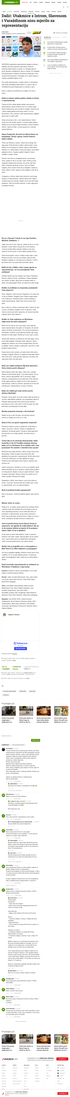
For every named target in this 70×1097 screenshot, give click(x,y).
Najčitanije (24, 11)
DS (3, 980)
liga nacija (32, 691)
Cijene (59, 2)
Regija (3, 1073)
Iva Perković (9, 748)
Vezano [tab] (64, 37)
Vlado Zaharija (10, 988)
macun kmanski (10, 1008)
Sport (41, 2)
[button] (4, 710)
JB (8, 783)
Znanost (4, 1083)
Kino (47, 1073)
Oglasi (53, 2)
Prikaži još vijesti (55, 73)
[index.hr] (11, 2)
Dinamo (37, 11)
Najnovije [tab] (47, 37)
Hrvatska (4, 1070)
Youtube (62, 1070)
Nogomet (30, 11)
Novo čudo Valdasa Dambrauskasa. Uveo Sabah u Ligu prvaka (57, 60)
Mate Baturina (10, 794)
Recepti (37, 1070)
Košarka (53, 11)
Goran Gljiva (9, 829)
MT (3, 998)
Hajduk (43, 11)
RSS (47, 1078)
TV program (49, 1070)
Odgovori (37, 1078)
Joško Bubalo (13, 783)
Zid (31, 2)
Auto (25, 1081)
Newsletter (60, 1083)
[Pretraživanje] (67, 7)
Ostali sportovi (16, 1083)
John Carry (13, 853)
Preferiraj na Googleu (61, 32)
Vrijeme (48, 1075)
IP (8, 897)
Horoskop (26, 1089)
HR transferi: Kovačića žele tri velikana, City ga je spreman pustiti (57, 48)
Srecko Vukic (9, 889)
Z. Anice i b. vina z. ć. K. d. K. (17, 801)
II (3, 816)
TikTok (61, 1075)
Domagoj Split (10, 978)
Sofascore (14, 653)
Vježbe (36, 1075)
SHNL (48, 11)
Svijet (3, 1068)
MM (8, 840)
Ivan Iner (8, 815)
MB (3, 795)
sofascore (6, 695)
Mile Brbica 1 (13, 970)
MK (3, 1009)
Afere (3, 1089)
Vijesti (35, 2)
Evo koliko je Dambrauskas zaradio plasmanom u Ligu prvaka (57, 43)
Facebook (62, 1068)
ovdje (8, 674)
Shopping (26, 1068)
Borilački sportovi (17, 1081)
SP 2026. (9, 11)
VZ (3, 989)
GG (3, 831)
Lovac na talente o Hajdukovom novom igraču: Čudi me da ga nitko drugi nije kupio (57, 66)
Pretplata (25, 2)
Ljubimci (26, 1073)
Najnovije (16, 11)
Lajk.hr (36, 1073)
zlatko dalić (22, 691)
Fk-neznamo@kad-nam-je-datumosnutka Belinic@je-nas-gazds (21, 821)
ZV (8, 801)
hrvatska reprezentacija (9, 691)
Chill (25, 1086)
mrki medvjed (13, 840)
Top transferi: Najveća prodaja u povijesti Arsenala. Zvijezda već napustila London (57, 54)
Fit (24, 1083)
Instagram (62, 1073)
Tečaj (47, 1068)
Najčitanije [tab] (56, 37)
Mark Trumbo (9, 996)
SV (3, 890)
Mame (25, 1078)
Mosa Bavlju (9, 865)
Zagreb (3, 1075)
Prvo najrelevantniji (18, 745)
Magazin (26, 1065)
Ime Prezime (13, 898)
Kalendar (4, 1086)
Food (25, 1075)
